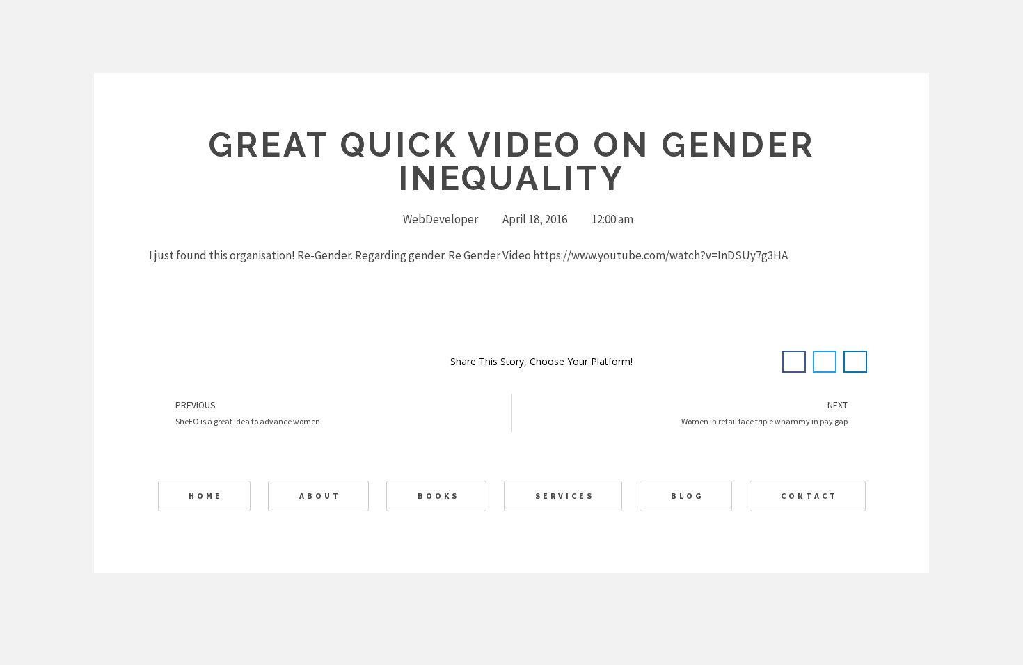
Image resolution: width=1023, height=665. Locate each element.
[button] (794, 362)
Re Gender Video (489, 255)
